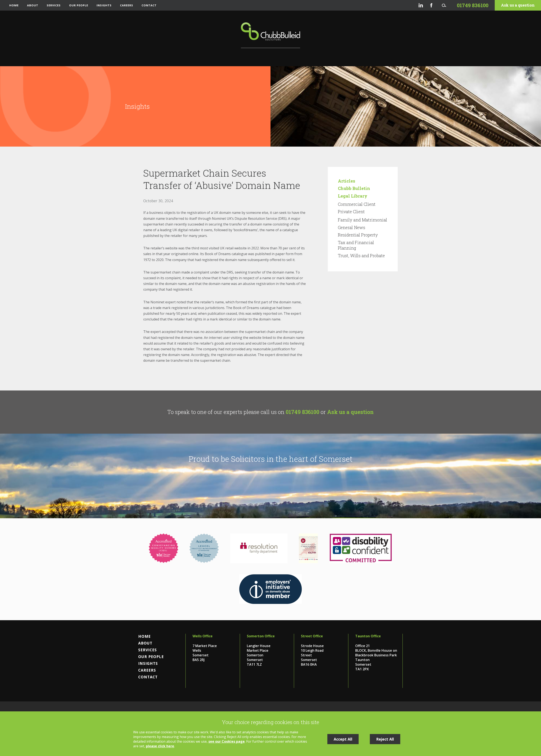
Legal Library (352, 196)
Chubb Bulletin (354, 188)
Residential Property (358, 235)
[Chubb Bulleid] (270, 35)
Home (14, 5)
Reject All (385, 739)
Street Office (312, 636)
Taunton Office (368, 636)
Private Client (351, 211)
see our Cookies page (226, 741)
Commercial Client (357, 204)
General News (351, 227)
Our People (78, 5)
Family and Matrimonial (362, 220)
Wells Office (203, 636)
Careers (126, 5)
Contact (149, 5)
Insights (104, 5)
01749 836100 (302, 411)
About (32, 5)
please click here (160, 746)
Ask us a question (518, 5)
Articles (346, 181)
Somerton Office (261, 636)
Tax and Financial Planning (356, 245)
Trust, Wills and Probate (361, 255)
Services (54, 5)
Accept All (343, 739)
